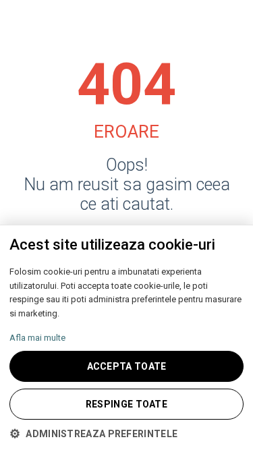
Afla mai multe (37, 338)
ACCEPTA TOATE (127, 366)
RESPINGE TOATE (126, 404)
